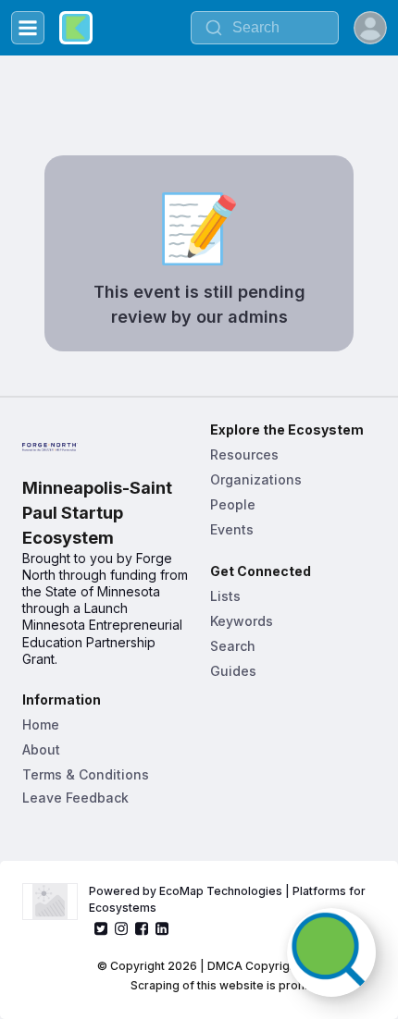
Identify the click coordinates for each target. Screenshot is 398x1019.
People (232, 504)
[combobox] (265, 27)
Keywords (241, 621)
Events (232, 529)
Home (40, 724)
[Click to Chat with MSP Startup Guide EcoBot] (331, 952)
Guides (233, 671)
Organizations (256, 479)
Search (232, 646)
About (41, 749)
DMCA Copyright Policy (271, 966)
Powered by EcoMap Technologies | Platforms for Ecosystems (228, 899)
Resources (244, 454)
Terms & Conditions (85, 774)
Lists (225, 596)
